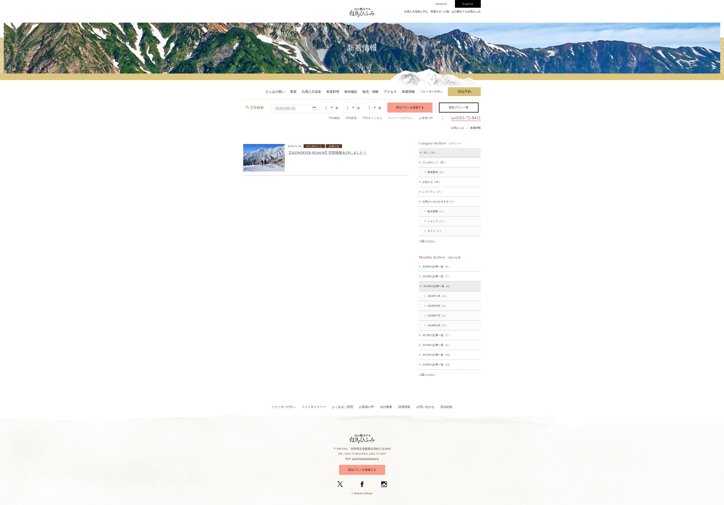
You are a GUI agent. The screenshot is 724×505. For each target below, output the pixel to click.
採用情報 (404, 406)
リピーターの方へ (284, 406)
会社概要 (386, 406)
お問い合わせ (425, 406)
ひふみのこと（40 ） (434, 162)
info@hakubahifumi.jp (365, 458)
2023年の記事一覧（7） (436, 335)
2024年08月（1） (437, 305)
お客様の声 (426, 118)
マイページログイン (400, 118)
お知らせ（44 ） (432, 181)
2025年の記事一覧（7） (436, 276)
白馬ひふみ (457, 127)
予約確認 (334, 118)
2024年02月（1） (437, 325)
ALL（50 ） (430, 152)
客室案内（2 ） (436, 172)
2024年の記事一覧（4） (437, 286)
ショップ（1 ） (436, 221)
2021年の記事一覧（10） (436, 354)
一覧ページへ (427, 240)
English (467, 3)
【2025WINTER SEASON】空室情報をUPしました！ (327, 153)
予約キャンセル (372, 118)
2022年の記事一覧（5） (436, 344)
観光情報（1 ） (436, 211)
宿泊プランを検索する (410, 107)
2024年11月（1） (437, 295)
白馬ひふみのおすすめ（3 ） (439, 201)
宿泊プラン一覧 (459, 107)
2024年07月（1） (437, 315)
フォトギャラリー (314, 406)
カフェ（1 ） (435, 230)
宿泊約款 (446, 406)
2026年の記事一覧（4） (436, 266)
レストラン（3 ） (432, 191)
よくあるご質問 (342, 406)
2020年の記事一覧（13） (436, 364)
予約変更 (351, 118)
